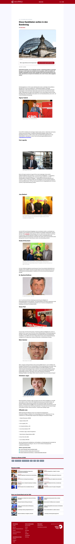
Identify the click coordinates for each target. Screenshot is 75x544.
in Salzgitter (27, 234)
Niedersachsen (40, 525)
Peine (26, 532)
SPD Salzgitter (18, 460)
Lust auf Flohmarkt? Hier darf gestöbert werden (28, 449)
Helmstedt (27, 530)
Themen (14, 530)
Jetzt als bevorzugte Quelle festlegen (46, 62)
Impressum (15, 533)
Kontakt (14, 525)
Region (20, 19)
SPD (13, 460)
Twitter (14, 541)
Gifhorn (26, 527)
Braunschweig (27, 525)
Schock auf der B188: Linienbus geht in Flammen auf (29, 450)
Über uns (14, 527)
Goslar (26, 528)
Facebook (14, 538)
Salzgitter (27, 533)
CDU (31, 460)
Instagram (14, 540)
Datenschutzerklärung (17, 532)
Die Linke (42, 460)
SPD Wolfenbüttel (25, 460)
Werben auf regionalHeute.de (18, 528)
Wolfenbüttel (27, 535)
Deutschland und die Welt (42, 527)
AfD (37, 460)
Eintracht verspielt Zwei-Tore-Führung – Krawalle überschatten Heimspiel (33, 452)
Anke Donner (22, 27)
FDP (34, 460)
